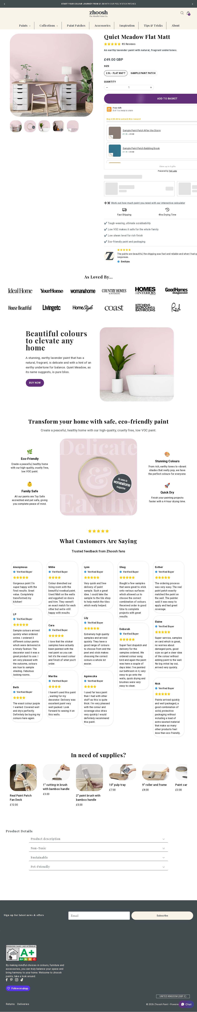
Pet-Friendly (40, 866)
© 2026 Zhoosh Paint (157, 1004)
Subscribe (162, 915)
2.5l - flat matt (115, 73)
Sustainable (39, 857)
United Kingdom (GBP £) (173, 996)
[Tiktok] (22, 979)
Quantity (110, 82)
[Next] (192, 4)
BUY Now (35, 382)
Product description (46, 839)
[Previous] (4, 4)
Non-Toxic (38, 848)
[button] (186, 1004)
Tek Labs (173, 171)
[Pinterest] (11, 979)
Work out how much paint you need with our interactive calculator (148, 202)
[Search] (182, 13)
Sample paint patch (143, 73)
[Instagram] (16, 979)
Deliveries (23, 1004)
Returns (10, 1004)
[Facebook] (7, 979)
